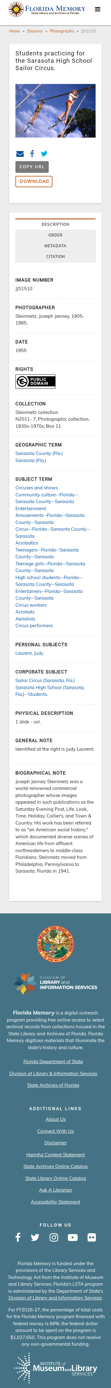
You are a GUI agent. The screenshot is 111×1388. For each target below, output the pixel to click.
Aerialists (25, 619)
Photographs (62, 30)
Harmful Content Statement (55, 1155)
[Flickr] (92, 1238)
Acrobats (25, 612)
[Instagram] (54, 1238)
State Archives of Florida (53, 1085)
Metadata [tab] (55, 246)
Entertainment (30, 508)
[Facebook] (18, 1238)
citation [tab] (55, 256)
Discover (35, 30)
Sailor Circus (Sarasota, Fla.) (45, 680)
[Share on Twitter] (44, 154)
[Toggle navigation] (97, 11)
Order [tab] (55, 235)
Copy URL (32, 166)
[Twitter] (35, 1238)
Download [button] (34, 181)
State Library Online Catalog (55, 1178)
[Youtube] (73, 1238)
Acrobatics (26, 543)
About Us (56, 1119)
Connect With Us (55, 1131)
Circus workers (31, 605)
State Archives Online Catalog (55, 1166)
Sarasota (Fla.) (30, 460)
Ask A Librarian (55, 1190)
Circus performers (34, 625)
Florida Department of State (53, 1061)
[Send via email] (20, 154)
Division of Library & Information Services (53, 1073)
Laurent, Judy (29, 653)
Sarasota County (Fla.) (39, 453)
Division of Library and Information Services (55, 1298)
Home (14, 30)
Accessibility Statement (55, 1202)
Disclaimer (55, 1143)
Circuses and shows (36, 488)
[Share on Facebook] (32, 154)
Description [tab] (55, 224)
